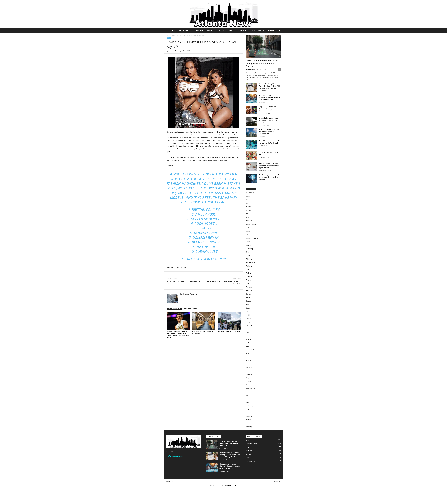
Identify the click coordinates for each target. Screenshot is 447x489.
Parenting (249, 374)
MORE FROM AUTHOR (190, 309)
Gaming (248, 297)
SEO (247, 392)
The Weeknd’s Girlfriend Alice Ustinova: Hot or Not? (223, 282)
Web (247, 423)
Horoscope (249, 325)
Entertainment (250, 262)
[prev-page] (237, 309)
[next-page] (240, 309)
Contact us (277, 481)
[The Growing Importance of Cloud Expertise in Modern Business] (251, 178)
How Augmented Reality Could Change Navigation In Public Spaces (262, 63)
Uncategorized (250, 416)
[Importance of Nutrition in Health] (251, 155)
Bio (247, 214)
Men (247, 346)
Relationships (250, 388)
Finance (248, 280)
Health (261, 30)
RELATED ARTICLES (174, 309)
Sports (248, 399)
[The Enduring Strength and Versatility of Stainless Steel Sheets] (251, 121)
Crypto (248, 255)
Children (248, 245)
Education (241, 30)
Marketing (249, 343)
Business (211, 30)
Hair (247, 311)
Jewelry (248, 332)
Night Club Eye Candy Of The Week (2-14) (183, 282)
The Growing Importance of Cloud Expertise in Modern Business (269, 177)
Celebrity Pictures (252, 238)
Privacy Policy (232, 485)
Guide (248, 308)
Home (173, 30)
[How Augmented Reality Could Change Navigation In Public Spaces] (263, 46)
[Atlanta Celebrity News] (223, 14)
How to (248, 329)
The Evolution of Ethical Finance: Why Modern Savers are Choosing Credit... (269, 97)
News (173, 35)
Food (252, 30)
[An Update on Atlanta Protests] (229, 321)
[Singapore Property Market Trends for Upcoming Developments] (251, 132)
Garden (248, 301)
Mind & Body (250, 350)
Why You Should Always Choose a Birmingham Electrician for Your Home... (269, 109)
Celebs (248, 242)
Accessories (250, 193)
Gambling (249, 290)
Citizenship (249, 249)
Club (247, 252)
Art (247, 203)
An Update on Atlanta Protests (229, 331)
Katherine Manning (174, 51)
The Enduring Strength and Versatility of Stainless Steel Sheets (269, 120)
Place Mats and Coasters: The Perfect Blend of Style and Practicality (269, 143)
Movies (248, 357)
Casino (248, 231)
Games (248, 294)
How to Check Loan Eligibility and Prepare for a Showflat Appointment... (269, 165)
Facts (248, 269)
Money (248, 353)
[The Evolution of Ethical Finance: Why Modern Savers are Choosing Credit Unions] (251, 98)
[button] (279, 30)
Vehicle (248, 420)
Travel (271, 30)
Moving (248, 360)
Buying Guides (251, 224)
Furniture (249, 287)
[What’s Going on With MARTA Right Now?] (203, 321)
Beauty (248, 207)
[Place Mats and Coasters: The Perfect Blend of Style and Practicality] (251, 144)
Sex (247, 395)
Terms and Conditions (218, 485)
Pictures (248, 381)
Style (247, 402)
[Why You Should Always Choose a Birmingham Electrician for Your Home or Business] (251, 110)
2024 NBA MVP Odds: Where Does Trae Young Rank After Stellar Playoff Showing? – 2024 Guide (178, 334)
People (248, 378)
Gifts (247, 304)
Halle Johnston (250, 69)
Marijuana (249, 339)
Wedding (249, 427)
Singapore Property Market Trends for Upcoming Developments (269, 131)
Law (247, 336)
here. (223, 259)
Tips (247, 409)
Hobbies (248, 318)
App (247, 200)
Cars (231, 30)
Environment (250, 266)
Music (248, 364)
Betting (222, 30)
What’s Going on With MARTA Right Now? (202, 332)
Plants (248, 385)
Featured (249, 276)
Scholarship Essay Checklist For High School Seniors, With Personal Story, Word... (269, 86)
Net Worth (184, 30)
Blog (247, 217)
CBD (247, 235)
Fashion (248, 273)
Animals (248, 196)
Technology (198, 30)
